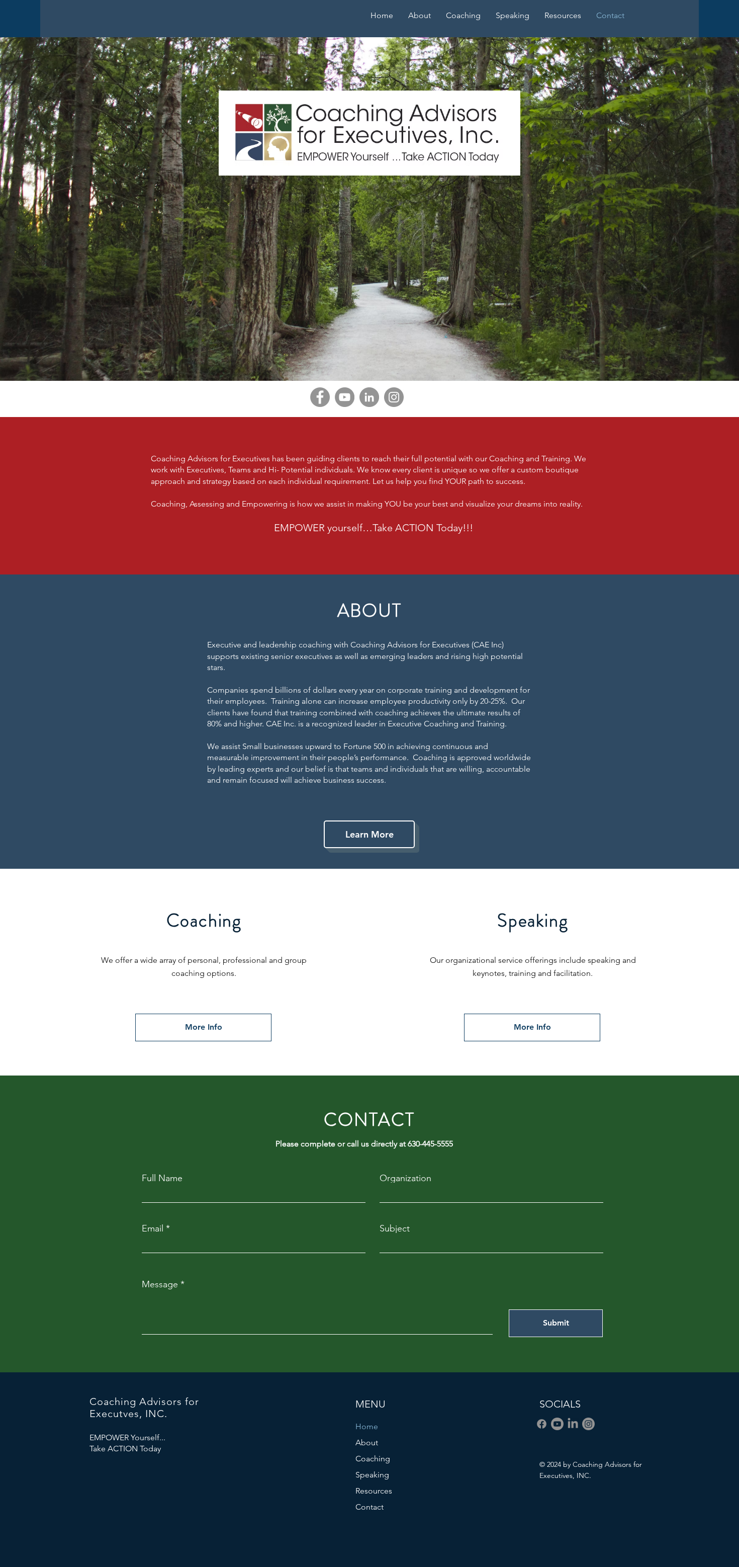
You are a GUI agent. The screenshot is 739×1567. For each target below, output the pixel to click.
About (366, 1442)
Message (160, 1284)
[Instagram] (394, 397)
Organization (405, 1178)
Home (366, 1426)
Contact (369, 1507)
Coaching (372, 1458)
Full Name (162, 1178)
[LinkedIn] (369, 397)
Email (152, 1228)
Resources (373, 1491)
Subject (395, 1228)
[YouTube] (344, 397)
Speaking (372, 1474)
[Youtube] (557, 1424)
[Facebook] (320, 397)
